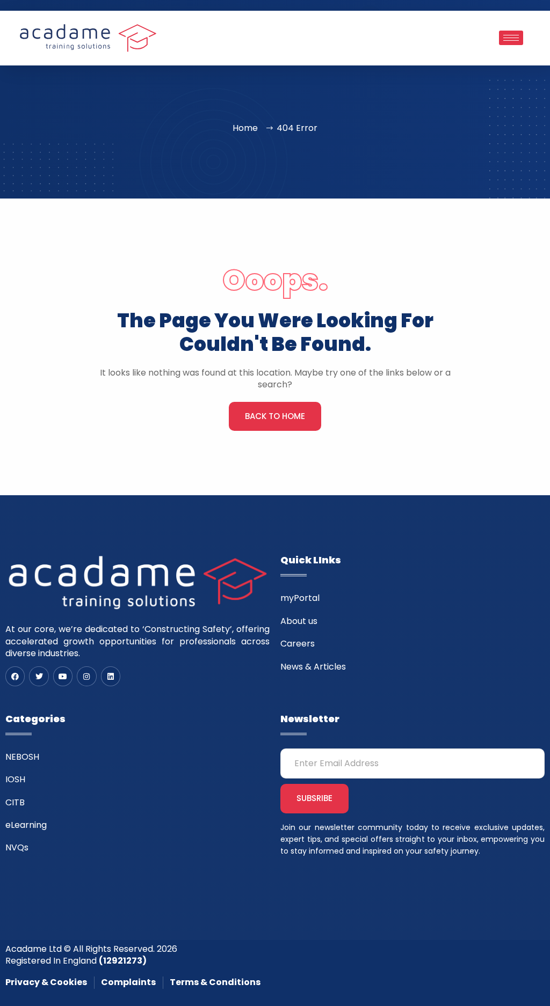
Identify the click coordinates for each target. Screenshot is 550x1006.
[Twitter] (38, 676)
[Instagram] (86, 676)
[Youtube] (63, 676)
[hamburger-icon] (511, 38)
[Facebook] (15, 676)
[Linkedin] (110, 676)
